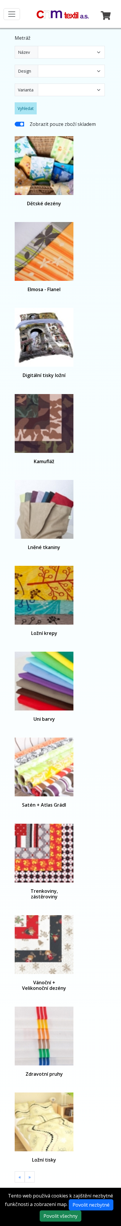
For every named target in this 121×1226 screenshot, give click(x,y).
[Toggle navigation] (12, 14)
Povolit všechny (60, 1216)
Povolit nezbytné (91, 1205)
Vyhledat (26, 108)
